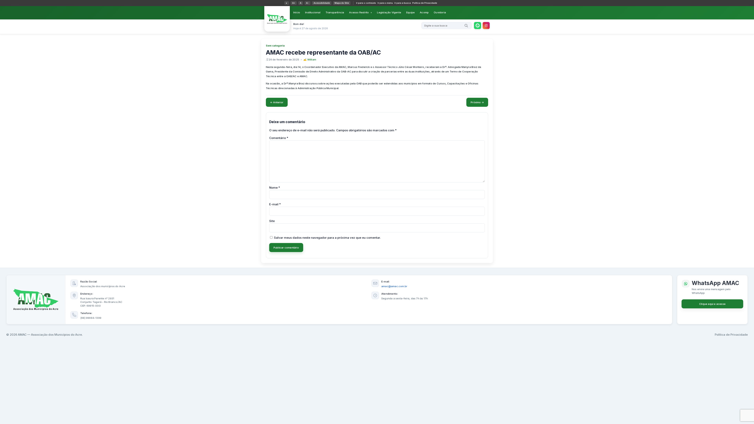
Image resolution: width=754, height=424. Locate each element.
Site (272, 221)
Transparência (335, 12)
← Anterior (276, 102)
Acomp (424, 12)
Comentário (278, 138)
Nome (274, 187)
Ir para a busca (402, 3)
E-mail (275, 204)
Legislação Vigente (389, 12)
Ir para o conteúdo (366, 3)
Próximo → (477, 102)
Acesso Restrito (359, 12)
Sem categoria (275, 45)
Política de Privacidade (424, 3)
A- (307, 3)
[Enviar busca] (466, 25)
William (311, 59)
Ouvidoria (440, 12)
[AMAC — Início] (277, 19)
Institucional (312, 12)
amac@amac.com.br (394, 286)
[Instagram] (486, 25)
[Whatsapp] (477, 25)
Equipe (410, 12)
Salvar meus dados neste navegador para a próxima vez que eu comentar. (327, 237)
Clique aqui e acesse (712, 303)
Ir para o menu (385, 3)
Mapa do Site (342, 3)
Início (296, 12)
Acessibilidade (322, 3)
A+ (293, 3)
